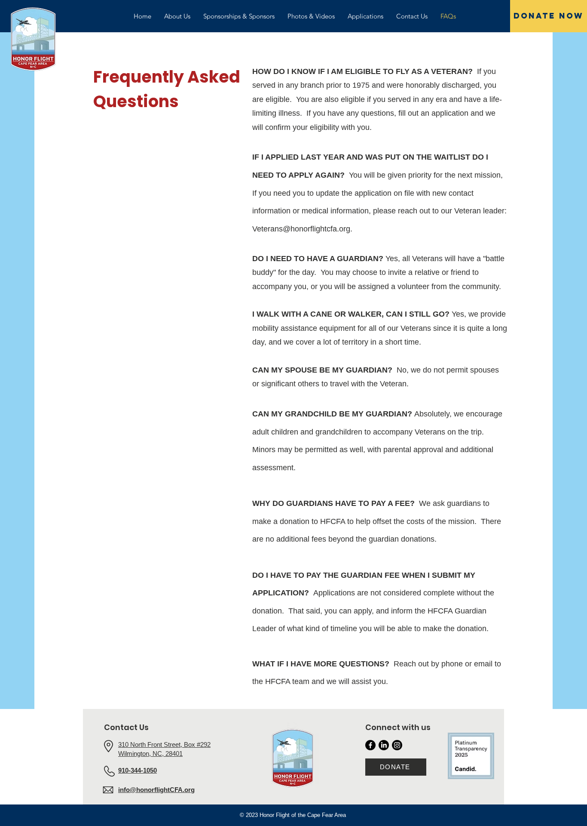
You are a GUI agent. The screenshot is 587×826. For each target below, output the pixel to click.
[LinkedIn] (384, 745)
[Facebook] (370, 745)
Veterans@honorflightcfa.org (301, 229)
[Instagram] (397, 745)
